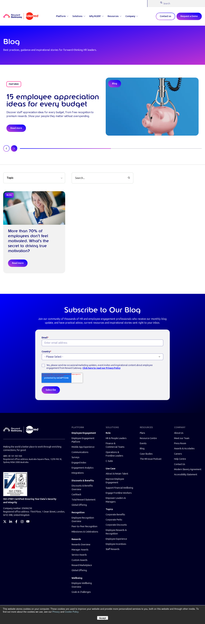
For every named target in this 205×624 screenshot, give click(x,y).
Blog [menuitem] (142, 448)
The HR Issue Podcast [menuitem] (150, 459)
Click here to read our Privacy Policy (101, 368)
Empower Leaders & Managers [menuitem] (116, 500)
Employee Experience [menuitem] (116, 539)
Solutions (77, 16)
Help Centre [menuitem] (180, 459)
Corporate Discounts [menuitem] (116, 524)
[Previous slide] (6, 148)
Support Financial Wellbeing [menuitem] (119, 487)
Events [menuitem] (143, 443)
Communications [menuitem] (80, 452)
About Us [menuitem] (178, 433)
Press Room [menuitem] (180, 443)
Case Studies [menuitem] (146, 453)
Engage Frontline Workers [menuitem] (119, 493)
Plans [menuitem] (142, 433)
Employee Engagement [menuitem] (84, 433)
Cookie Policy (71, 611)
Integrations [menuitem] (78, 473)
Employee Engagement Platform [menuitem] (83, 440)
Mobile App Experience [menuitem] (83, 447)
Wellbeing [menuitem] (77, 578)
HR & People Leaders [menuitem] (116, 438)
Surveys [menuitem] (75, 457)
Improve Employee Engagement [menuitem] (115, 481)
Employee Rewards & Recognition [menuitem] (116, 532)
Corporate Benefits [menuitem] (115, 514)
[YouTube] (27, 521)
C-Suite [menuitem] (109, 461)
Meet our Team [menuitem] (181, 438)
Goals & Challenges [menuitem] (81, 592)
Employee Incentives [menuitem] (116, 544)
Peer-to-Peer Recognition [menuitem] (84, 526)
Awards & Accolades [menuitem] (184, 448)
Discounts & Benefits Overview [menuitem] (82, 487)
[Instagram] (22, 521)
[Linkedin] (10, 521)
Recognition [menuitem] (78, 512)
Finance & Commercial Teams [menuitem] (115, 445)
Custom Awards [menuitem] (79, 560)
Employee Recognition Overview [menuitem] (83, 519)
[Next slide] (14, 148)
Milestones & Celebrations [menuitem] (85, 531)
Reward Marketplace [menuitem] (82, 565)
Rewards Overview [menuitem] (81, 544)
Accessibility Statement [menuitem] (185, 474)
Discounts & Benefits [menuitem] (83, 480)
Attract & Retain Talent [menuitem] (117, 473)
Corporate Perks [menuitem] (114, 519)
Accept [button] (102, 618)
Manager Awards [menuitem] (80, 549)
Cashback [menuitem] (76, 494)
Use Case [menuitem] (110, 468)
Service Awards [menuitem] (79, 554)
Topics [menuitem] (109, 509)
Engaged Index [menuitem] (79, 462)
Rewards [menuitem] (76, 539)
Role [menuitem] (108, 433)
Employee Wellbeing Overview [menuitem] (82, 585)
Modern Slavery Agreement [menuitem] (187, 469)
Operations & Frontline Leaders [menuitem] (114, 454)
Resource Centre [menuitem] (148, 438)
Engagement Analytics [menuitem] (83, 467)
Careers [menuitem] (178, 453)
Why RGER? (95, 16)
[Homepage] (20, 16)
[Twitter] (4, 521)
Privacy (56, 611)
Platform (61, 16)
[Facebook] (16, 521)
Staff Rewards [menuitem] (112, 549)
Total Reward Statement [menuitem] (83, 499)
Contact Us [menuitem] (179, 464)
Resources (113, 16)
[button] (34, 178)
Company (130, 16)
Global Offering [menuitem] (79, 505)
